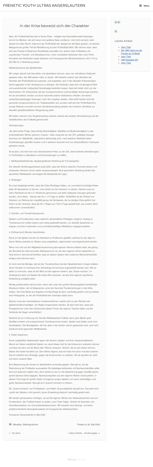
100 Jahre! (15, 433)
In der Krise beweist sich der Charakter (54, 25)
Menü (146, 5)
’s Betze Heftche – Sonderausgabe (83, 433)
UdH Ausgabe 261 (129, 59)
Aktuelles (17, 424)
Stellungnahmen (30, 424)
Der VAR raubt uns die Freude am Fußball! (131, 52)
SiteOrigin (81, 459)
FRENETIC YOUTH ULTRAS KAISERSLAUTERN (44, 5)
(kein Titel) (126, 47)
